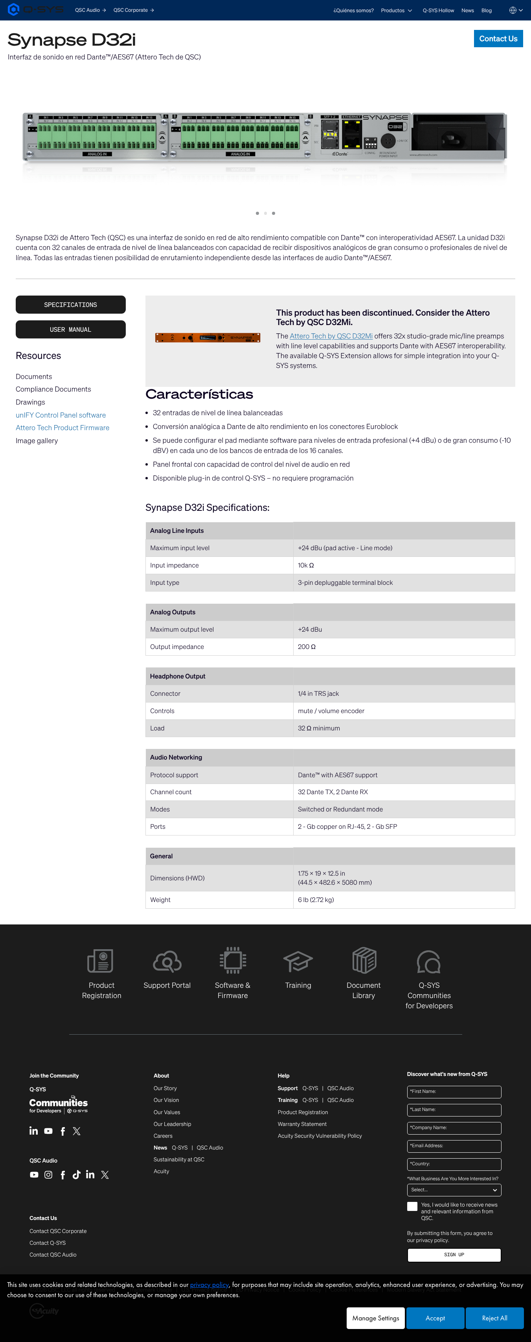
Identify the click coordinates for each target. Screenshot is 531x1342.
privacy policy (432, 1240)
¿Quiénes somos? (354, 10)
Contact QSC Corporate (57, 1231)
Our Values (167, 1112)
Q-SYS (37, 1089)
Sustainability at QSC (179, 1160)
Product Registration (303, 1112)
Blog (486, 10)
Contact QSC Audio (52, 1255)
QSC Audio (43, 1163)
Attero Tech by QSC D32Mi (331, 336)
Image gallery (37, 440)
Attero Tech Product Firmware (63, 428)
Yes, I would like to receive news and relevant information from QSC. (459, 1212)
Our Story (165, 1088)
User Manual (71, 329)
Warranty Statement (302, 1124)
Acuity (161, 1172)
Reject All (494, 1318)
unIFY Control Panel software (61, 415)
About (161, 1076)
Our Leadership (172, 1124)
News (467, 10)
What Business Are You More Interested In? (452, 1179)
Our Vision (166, 1100)
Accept (435, 1318)
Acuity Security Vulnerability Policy (320, 1136)
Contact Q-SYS (47, 1243)
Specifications (70, 304)
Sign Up (454, 1255)
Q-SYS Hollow (438, 10)
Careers (163, 1136)
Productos (393, 10)
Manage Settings (375, 1318)
